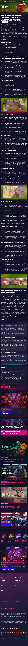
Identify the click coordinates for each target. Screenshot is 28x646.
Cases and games (4, 601)
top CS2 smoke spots (6, 222)
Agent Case (3, 640)
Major (2, 585)
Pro (15, 603)
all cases (17, 530)
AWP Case (16, 638)
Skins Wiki (17, 601)
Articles (6, 13)
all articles (20, 438)
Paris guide (7, 409)
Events (16, 585)
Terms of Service (4, 597)
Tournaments (4, 582)
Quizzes (3, 580)
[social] (1, 628)
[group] (4, 537)
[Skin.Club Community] (9, 1)
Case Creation (18, 588)
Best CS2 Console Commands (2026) (12, 483)
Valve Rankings (5, 588)
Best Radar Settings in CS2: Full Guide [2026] (12, 460)
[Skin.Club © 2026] (8, 608)
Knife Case (3, 638)
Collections (18, 577)
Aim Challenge (19, 582)
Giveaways (17, 580)
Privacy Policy (18, 594)
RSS (15, 597)
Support (2, 594)
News (16, 575)
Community (2, 13)
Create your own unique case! (13, 563)
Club (2, 590)
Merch (2, 603)
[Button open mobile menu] (26, 1)
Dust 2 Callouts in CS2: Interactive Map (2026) (10, 506)
